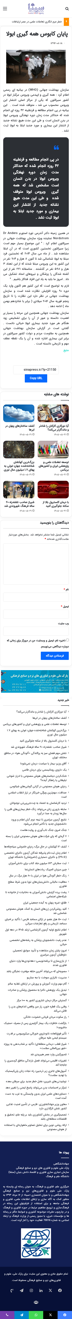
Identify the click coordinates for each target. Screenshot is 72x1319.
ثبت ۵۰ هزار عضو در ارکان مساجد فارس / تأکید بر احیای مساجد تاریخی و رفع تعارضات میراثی (36, 921)
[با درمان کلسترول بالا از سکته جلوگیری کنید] (53, 489)
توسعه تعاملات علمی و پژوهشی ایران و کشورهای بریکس (54, 466)
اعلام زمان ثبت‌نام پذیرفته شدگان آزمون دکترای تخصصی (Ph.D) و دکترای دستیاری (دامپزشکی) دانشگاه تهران (35, 855)
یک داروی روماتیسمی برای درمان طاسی (44, 770)
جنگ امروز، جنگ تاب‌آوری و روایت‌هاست (43, 830)
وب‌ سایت (63, 623)
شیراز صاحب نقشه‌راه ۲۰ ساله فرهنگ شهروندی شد (19, 504)
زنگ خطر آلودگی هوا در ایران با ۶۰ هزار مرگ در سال (38, 876)
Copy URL (36, 378)
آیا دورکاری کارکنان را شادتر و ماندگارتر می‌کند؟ (54, 428)
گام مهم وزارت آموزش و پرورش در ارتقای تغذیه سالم (37, 984)
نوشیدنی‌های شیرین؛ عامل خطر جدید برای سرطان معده (36, 1081)
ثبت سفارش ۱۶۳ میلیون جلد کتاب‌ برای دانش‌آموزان (38, 863)
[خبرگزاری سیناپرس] (36, 9)
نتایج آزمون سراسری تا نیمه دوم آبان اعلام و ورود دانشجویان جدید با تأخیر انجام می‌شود (39, 822)
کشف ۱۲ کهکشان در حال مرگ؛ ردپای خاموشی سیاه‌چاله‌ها (35, 847)
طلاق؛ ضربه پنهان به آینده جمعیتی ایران (45, 903)
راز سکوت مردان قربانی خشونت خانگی (45, 1017)
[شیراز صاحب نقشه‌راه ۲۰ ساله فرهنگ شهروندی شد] (18, 489)
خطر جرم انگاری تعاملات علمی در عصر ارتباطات (37, 22)
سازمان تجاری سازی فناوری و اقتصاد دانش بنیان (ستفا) (38, 1172)
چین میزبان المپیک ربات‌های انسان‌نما (46, 869)
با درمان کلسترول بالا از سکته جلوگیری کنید (56, 504)
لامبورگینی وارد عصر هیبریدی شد (48, 1054)
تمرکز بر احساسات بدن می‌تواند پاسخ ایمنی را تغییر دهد (36, 1088)
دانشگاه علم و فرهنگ (57, 1176)
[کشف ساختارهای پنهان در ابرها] (18, 413)
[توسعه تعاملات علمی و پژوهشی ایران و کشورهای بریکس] (53, 449)
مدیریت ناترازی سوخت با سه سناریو (47, 978)
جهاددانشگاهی (61, 1164)
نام (66, 589)
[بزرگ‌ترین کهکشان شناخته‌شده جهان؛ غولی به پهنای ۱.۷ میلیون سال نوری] (18, 449)
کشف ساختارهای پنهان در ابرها (19, 428)
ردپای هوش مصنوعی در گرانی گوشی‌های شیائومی (38, 786)
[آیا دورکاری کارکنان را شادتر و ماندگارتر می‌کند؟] (53, 413)
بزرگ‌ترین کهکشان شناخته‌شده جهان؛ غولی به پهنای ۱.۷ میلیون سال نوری (19, 466)
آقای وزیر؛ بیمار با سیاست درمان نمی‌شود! (43, 764)
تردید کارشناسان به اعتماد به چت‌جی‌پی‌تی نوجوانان (38, 803)
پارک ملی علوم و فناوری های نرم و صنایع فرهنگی (42, 1168)
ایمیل (65, 606)
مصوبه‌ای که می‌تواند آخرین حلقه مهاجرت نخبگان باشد (36, 971)
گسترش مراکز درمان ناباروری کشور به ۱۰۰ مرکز (42, 1000)
